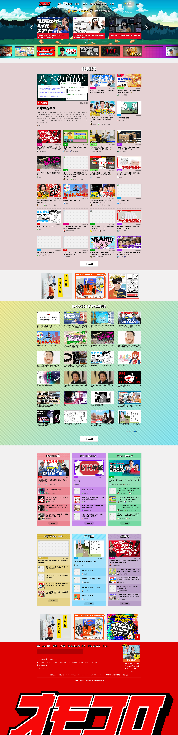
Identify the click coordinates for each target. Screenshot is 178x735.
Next (146, 27)
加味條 (50, 518)
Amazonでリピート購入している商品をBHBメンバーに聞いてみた (129, 148)
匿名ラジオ (67, 662)
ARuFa (94, 124)
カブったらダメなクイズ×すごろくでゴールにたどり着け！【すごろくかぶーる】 (102, 119)
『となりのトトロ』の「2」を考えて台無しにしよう (57, 576)
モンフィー (87, 662)
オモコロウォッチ (57, 662)
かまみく (80, 662)
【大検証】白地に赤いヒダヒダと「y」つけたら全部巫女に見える (93, 498)
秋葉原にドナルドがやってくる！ (73, 201)
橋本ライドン (87, 493)
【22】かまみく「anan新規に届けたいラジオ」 (75, 148)
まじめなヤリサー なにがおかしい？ (48, 226)
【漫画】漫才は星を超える (53, 490)
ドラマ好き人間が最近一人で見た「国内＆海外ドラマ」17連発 (128, 227)
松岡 (120, 177)
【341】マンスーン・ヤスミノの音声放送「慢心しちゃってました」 (102, 227)
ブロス (85, 4)
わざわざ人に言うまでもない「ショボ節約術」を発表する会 (102, 91)
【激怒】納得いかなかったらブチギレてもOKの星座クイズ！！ (102, 201)
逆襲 (40, 229)
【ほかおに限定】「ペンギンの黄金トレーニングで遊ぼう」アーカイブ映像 (102, 174)
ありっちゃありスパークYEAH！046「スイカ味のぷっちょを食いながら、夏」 (102, 253)
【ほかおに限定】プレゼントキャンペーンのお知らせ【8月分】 (128, 91)
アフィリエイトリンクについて (79, 675)
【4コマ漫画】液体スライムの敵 (91, 579)
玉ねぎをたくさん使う (88, 490)
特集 (59, 4)
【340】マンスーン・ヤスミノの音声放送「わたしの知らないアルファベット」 (128, 516)
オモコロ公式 (43, 659)
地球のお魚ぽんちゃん (44, 255)
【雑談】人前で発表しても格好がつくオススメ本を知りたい (128, 253)
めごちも (121, 120)
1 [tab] (85, 42)
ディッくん (122, 203)
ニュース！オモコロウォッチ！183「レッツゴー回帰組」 (124, 481)
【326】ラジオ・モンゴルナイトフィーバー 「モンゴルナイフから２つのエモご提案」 (128, 490)
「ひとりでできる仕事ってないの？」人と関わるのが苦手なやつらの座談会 (128, 595)
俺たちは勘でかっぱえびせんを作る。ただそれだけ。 (48, 201)
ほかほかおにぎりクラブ (98, 4)
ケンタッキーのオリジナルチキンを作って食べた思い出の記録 (93, 515)
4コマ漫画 (46, 646)
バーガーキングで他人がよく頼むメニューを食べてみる (93, 506)
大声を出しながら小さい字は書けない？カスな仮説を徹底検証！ (53, 561)
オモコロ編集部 (123, 95)
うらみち (68, 257)
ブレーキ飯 (77, 481)
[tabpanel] (53, 28)
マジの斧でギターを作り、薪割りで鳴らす (48, 174)
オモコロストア (43, 668)
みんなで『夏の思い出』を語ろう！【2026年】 (127, 587)
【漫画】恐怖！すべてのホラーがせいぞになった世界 (57, 498)
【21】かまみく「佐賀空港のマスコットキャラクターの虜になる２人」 (128, 498)
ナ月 (40, 177)
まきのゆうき (122, 231)
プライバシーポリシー (97, 675)
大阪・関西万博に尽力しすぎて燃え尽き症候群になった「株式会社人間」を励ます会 (128, 579)
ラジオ (77, 4)
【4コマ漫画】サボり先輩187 (45, 252)
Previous (31, 27)
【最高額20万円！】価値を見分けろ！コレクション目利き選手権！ (53, 481)
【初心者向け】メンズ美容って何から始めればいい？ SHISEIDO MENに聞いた (48, 148)
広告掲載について (64, 675)
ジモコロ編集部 (43, 151)
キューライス (79, 565)
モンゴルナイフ (123, 493)
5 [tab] (92, 42)
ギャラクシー (123, 599)
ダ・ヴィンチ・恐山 (105, 124)
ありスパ (74, 662)
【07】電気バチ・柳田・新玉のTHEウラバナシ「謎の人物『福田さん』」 (102, 148)
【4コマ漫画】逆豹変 (123, 201)
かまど (67, 151)
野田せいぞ (51, 501)
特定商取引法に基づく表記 (113, 675)
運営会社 (125, 675)
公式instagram (43, 665)
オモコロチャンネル (54, 659)
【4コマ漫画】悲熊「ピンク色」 (91, 587)
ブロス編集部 (122, 151)
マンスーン (95, 231)
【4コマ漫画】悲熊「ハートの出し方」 (85, 561)
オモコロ (45, 4)
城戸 (40, 125)
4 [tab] (90, 42)
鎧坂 (67, 203)
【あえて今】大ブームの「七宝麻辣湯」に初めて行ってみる (57, 593)
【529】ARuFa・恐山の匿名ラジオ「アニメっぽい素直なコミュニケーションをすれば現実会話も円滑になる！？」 (128, 508)
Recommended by (130, 431)
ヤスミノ (104, 231)
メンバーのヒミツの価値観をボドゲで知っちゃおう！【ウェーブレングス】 (57, 584)
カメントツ (50, 484)
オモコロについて (94, 646)
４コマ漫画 (67, 4)
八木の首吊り (46, 108)
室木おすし (101, 257)
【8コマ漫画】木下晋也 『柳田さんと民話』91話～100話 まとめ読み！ (74, 227)
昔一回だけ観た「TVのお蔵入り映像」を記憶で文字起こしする (57, 515)
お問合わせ (53, 675)
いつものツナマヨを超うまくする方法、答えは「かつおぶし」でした (128, 174)
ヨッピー (122, 582)
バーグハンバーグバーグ (85, 680)
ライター (113, 4)
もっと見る (89, 264)
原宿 (94, 257)
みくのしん (75, 151)
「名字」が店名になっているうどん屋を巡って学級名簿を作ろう (75, 253)
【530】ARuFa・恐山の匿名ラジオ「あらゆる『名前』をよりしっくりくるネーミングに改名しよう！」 (75, 174)
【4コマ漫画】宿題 (87, 570)
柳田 (99, 151)
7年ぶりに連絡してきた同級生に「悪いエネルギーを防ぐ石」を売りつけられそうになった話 (57, 507)
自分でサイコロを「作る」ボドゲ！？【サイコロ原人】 (57, 568)
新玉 (94, 151)
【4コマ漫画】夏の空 (123, 118)
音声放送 (94, 662)
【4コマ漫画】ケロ (87, 596)
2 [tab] (87, 42)
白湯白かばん (51, 493)
